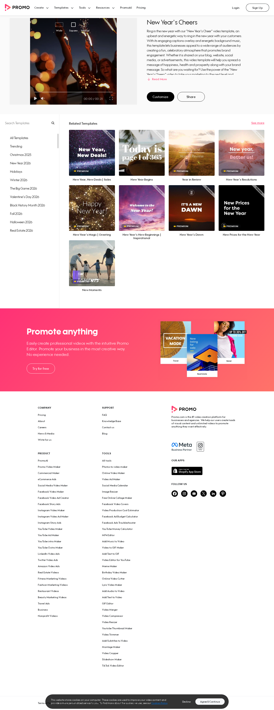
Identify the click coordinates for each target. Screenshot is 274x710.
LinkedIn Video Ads (49, 553)
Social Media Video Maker (53, 485)
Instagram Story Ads (49, 522)
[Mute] (43, 98)
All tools (107, 460)
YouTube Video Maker (50, 528)
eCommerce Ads (47, 479)
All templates (19, 138)
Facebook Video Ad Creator (53, 497)
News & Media (46, 433)
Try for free (40, 369)
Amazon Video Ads (49, 566)
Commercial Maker (48, 473)
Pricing (141, 7)
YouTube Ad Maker (48, 535)
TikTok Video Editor (113, 665)
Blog (104, 433)
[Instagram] (200, 446)
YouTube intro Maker (49, 541)
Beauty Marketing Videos (52, 597)
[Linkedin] (213, 493)
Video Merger (110, 609)
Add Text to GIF (110, 553)
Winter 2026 (18, 180)
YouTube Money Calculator (117, 528)
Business (43, 609)
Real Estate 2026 (21, 230)
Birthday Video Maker (114, 572)
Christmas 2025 (20, 155)
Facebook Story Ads (49, 504)
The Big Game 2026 (23, 188)
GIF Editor (107, 603)
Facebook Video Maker (51, 491)
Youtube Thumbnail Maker (117, 628)
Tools (82, 7)
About (41, 421)
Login (235, 7)
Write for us (44, 439)
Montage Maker (111, 646)
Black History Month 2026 (27, 205)
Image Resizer (110, 491)
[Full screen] (111, 98)
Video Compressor (112, 615)
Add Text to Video (112, 597)
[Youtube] (194, 493)
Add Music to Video (113, 541)
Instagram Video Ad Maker (53, 516)
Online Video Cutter (113, 578)
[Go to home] (20, 7)
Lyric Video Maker (112, 584)
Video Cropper (110, 653)
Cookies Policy (159, 703)
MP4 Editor (108, 535)
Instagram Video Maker (51, 510)
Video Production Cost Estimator (120, 510)
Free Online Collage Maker (117, 497)
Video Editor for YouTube (116, 560)
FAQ (104, 414)
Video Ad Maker (111, 479)
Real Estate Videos (48, 572)
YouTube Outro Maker (50, 547)
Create (39, 7)
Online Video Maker (113, 473)
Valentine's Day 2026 (24, 197)
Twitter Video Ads (48, 560)
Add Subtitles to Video (115, 640)
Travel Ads (44, 603)
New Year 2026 (20, 163)
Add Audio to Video (113, 591)
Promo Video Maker (49, 466)
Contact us (108, 427)
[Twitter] (203, 493)
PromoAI (126, 7)
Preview (92, 148)
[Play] (35, 98)
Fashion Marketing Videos (53, 584)
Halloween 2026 (21, 222)
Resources (103, 7)
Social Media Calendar (115, 485)
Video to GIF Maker (113, 547)
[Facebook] (182, 447)
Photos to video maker (115, 466)
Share (191, 97)
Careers (42, 427)
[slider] (34, 92)
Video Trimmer (110, 634)
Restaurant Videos (48, 591)
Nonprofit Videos (48, 615)
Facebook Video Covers (115, 504)
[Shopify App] (204, 471)
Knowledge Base (111, 421)
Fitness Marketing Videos (52, 578)
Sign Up (257, 7)
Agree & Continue (210, 701)
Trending (16, 146)
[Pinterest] (223, 493)
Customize (160, 97)
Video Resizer (109, 622)
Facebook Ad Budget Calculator (120, 516)
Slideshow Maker (112, 659)
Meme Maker (109, 566)
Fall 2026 (16, 214)
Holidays (16, 172)
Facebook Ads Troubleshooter (119, 522)
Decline (186, 701)
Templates (61, 7)
